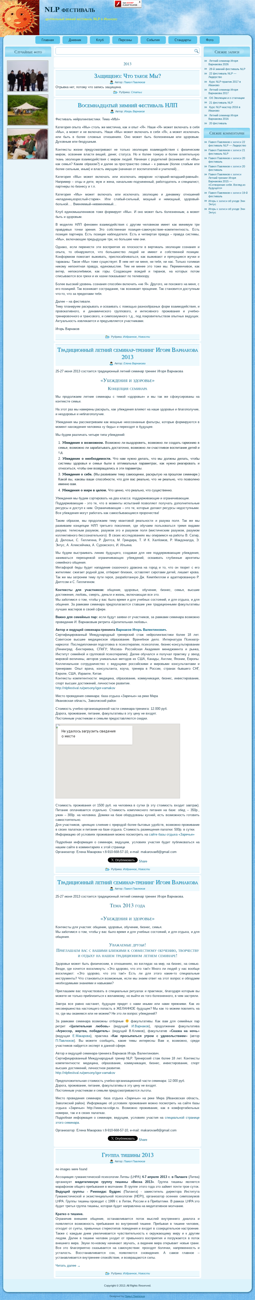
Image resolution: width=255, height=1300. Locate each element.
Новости (144, 336)
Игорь (212, 200)
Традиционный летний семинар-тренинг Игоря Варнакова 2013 (127, 353)
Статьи (136, 92)
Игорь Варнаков (134, 111)
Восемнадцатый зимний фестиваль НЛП (127, 105)
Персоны (125, 40)
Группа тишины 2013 (128, 1155)
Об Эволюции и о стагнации (227, 97)
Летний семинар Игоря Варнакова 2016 (223, 117)
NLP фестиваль (70, 8)
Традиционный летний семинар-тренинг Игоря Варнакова (127, 882)
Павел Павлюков (134, 82)
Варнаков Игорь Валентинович (141, 630)
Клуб (100, 40)
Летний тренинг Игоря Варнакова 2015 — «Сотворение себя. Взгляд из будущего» (226, 183)
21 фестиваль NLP (221, 102)
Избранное (130, 336)
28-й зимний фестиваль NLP (227, 68)
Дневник (75, 40)
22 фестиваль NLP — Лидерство (227, 143)
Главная (48, 40)
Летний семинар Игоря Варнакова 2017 (223, 91)
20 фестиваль (218, 123)
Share (143, 861)
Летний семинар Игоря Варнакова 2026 (223, 62)
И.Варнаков (140, 1026)
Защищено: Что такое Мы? (127, 75)
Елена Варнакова (134, 363)
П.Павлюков (65, 1040)
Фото (209, 40)
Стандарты (183, 40)
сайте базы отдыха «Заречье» (171, 834)
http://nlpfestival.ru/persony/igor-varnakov (85, 688)
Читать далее (68, 1265)
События (153, 40)
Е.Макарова (81, 1036)
